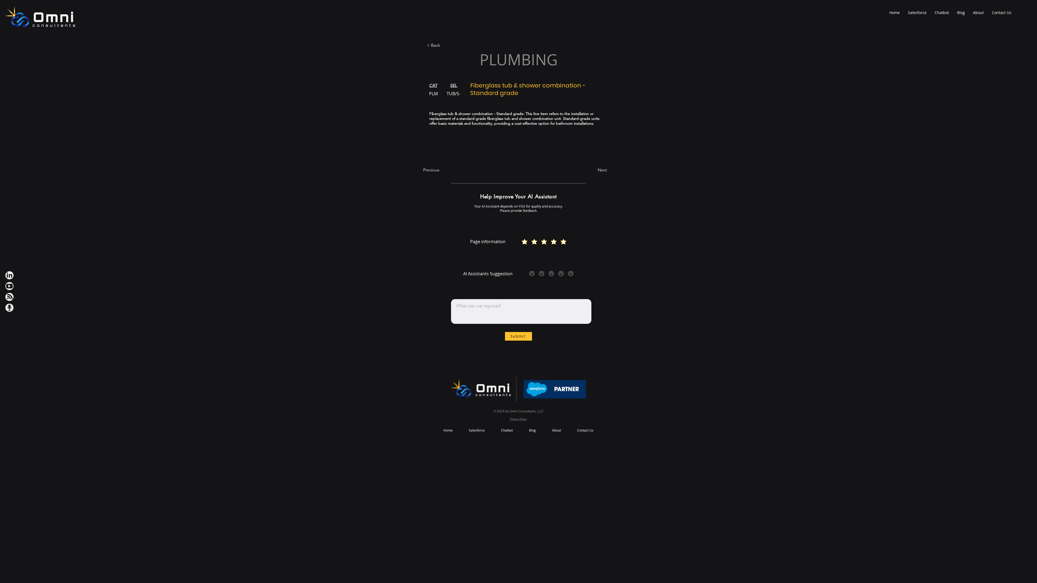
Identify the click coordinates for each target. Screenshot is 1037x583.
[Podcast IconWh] (9, 308)
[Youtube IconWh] (9, 286)
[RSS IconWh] (9, 297)
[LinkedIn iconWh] (9, 275)
